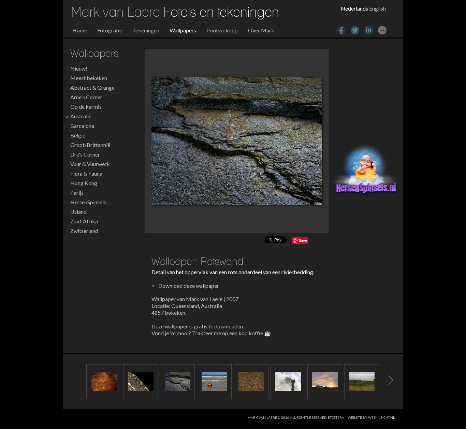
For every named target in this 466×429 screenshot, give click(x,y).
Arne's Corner (86, 97)
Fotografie (109, 30)
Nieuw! (78, 68)
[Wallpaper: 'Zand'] (251, 382)
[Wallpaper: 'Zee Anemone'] (104, 382)
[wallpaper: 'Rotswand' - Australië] (236, 141)
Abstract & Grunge (92, 87)
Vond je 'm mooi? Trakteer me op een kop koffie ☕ (211, 333)
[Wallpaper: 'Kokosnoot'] (214, 382)
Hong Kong (83, 183)
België (77, 135)
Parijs (77, 192)
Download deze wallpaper (188, 285)
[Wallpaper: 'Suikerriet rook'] (288, 382)
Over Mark (261, 30)
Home (79, 30)
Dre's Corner (85, 154)
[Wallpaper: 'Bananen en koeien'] (362, 382)
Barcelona (82, 125)
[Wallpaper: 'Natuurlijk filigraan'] (140, 382)
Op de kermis (86, 106)
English (377, 8)
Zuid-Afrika (84, 221)
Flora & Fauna (86, 173)
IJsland (78, 211)
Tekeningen (145, 30)
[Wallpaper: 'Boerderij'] (325, 382)
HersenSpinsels (88, 202)
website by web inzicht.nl (371, 417)
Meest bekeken (88, 78)
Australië (80, 116)
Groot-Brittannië (90, 145)
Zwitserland (84, 230)
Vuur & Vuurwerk (90, 164)
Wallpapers (183, 30)
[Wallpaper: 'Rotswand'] (177, 382)
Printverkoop (222, 30)
